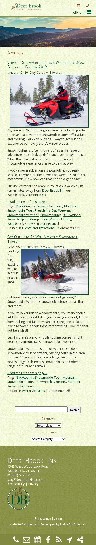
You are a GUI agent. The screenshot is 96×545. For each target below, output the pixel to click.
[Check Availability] (78, 6)
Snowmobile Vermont (23, 215)
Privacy (33, 484)
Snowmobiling (50, 215)
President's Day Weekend (53, 210)
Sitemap (45, 519)
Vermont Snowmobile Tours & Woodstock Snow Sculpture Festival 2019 (45, 64)
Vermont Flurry (60, 219)
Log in (58, 519)
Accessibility (16, 484)
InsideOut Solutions (73, 524)
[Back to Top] (35, 519)
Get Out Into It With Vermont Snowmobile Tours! (42, 239)
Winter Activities (33, 390)
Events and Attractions (38, 228)
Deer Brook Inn (53, 190)
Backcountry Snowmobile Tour (38, 377)
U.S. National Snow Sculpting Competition (44, 217)
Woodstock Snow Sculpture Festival (33, 223)
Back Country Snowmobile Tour (39, 206)
